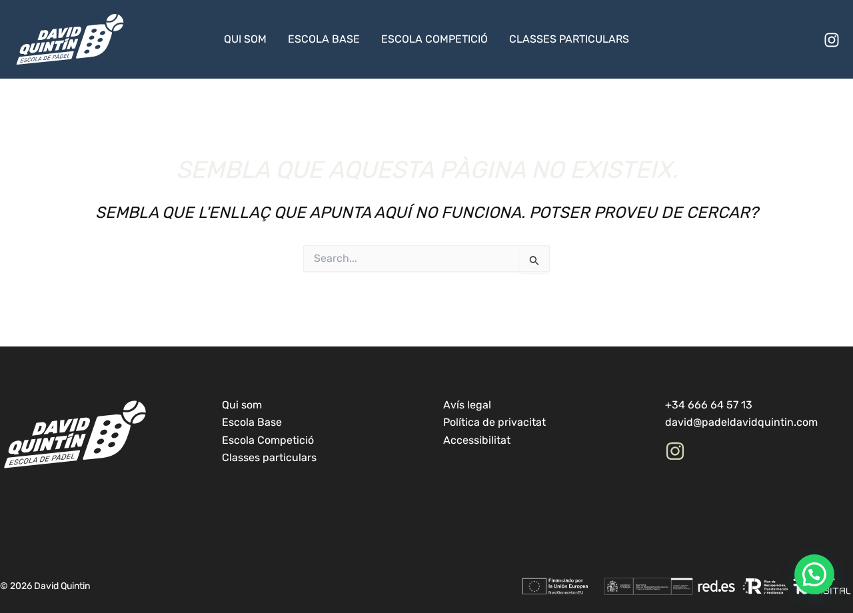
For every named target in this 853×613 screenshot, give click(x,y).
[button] (814, 574)
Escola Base (324, 39)
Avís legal (467, 404)
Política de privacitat (494, 422)
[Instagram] (832, 40)
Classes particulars (569, 39)
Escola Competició (434, 39)
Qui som (245, 39)
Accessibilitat (476, 440)
